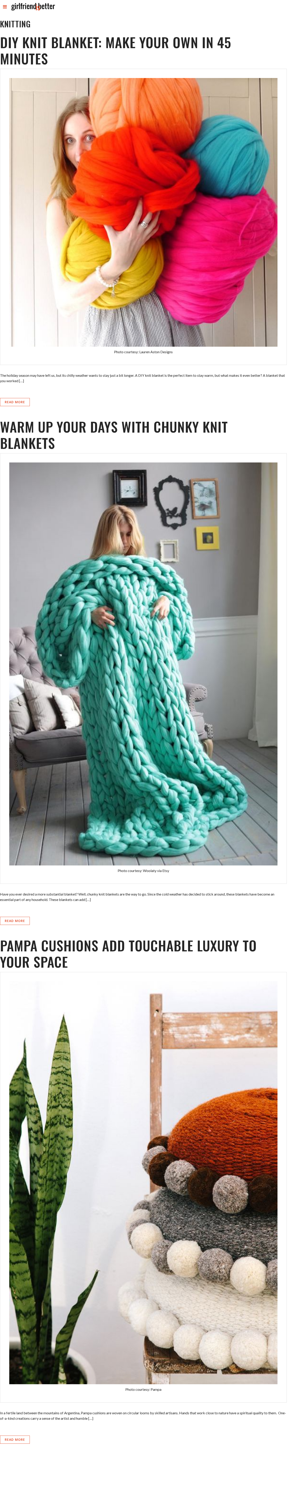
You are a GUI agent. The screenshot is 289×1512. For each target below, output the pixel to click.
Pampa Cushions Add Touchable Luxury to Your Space (128, 953)
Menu (5, 10)
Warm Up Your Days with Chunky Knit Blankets (114, 434)
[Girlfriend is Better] (33, 10)
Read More (15, 402)
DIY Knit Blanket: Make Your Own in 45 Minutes (115, 50)
